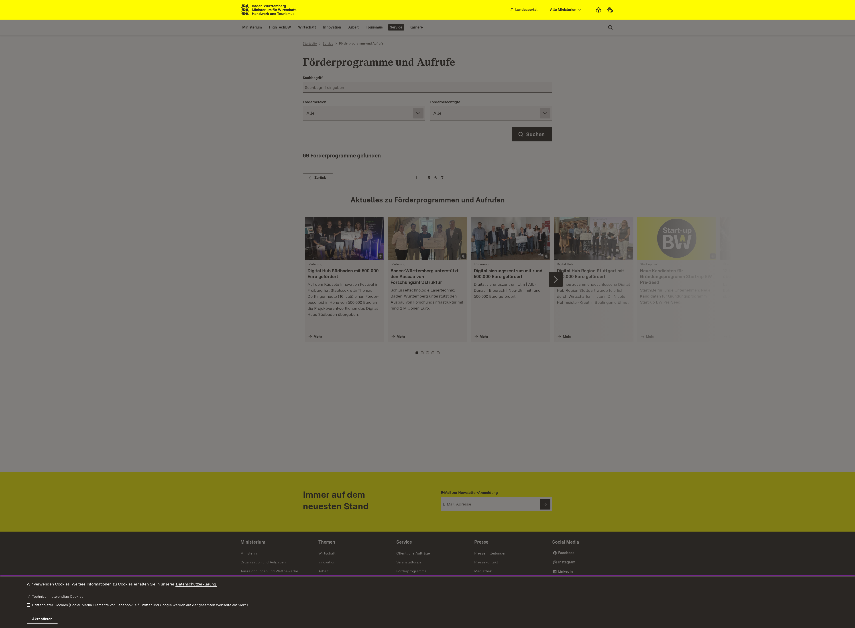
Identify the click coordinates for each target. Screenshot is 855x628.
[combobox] (566, 10)
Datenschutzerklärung (196, 584)
